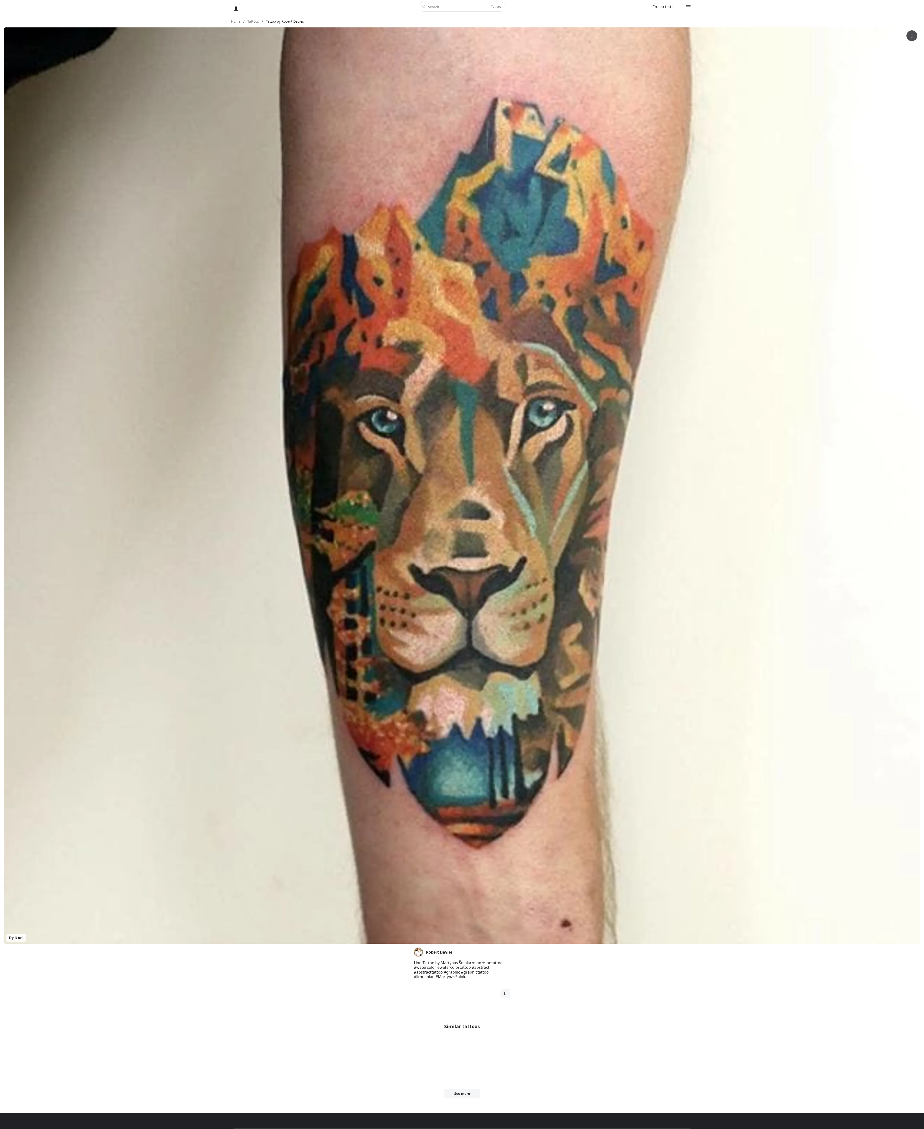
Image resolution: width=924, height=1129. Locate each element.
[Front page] (236, 6)
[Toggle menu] (688, 6)
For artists (663, 6)
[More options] (911, 35)
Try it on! (16, 937)
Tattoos (496, 7)
